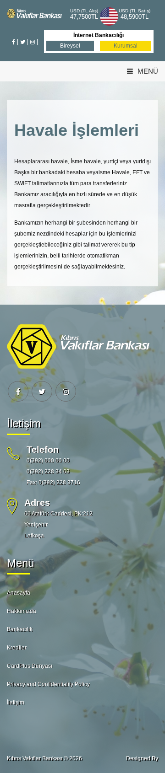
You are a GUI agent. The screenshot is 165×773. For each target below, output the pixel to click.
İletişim (15, 702)
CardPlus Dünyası (29, 666)
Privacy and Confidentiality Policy (48, 684)
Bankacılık (20, 629)
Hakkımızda (21, 611)
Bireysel (70, 46)
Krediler (17, 647)
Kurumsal (126, 46)
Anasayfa (18, 593)
